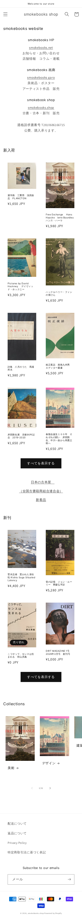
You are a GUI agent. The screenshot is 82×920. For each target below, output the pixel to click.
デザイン (48, 763)
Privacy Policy (17, 843)
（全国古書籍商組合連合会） (41, 491)
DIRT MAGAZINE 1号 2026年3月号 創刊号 (59, 652)
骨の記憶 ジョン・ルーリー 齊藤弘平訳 (59, 583)
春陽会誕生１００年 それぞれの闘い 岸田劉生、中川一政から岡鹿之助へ (59, 439)
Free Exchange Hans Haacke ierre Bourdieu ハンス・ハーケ (60, 217)
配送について (17, 824)
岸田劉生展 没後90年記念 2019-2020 (21, 436)
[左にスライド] (32, 788)
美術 (11, 768)
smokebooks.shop (41, 107)
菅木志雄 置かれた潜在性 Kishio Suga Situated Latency (21, 577)
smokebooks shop (36, 913)
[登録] (69, 879)
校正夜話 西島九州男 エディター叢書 (59, 366)
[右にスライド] (50, 788)
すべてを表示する (41, 463)
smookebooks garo (41, 77)
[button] (5, 14)
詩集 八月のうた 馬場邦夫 (21, 368)
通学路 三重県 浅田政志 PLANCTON (21, 197)
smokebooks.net (41, 47)
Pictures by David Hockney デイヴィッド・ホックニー (20, 286)
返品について (17, 833)
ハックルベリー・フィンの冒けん (59, 293)
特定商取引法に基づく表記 (27, 852)
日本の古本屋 (43, 482)
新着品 (41, 500)
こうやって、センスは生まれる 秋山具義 (21, 655)
